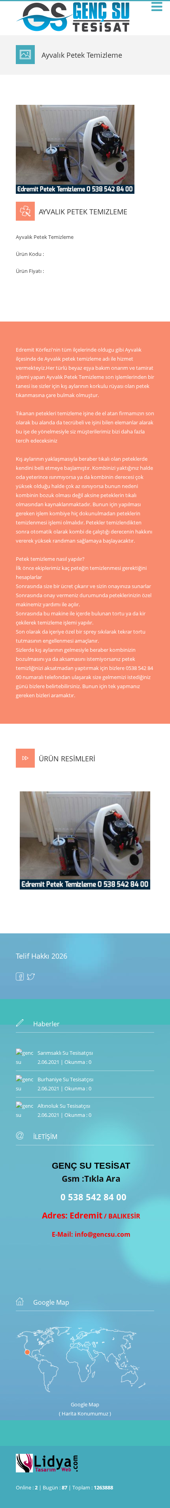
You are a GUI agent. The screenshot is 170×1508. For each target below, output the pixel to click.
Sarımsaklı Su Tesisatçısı (65, 1052)
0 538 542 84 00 (93, 1197)
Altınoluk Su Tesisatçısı (64, 1105)
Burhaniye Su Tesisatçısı (65, 1079)
